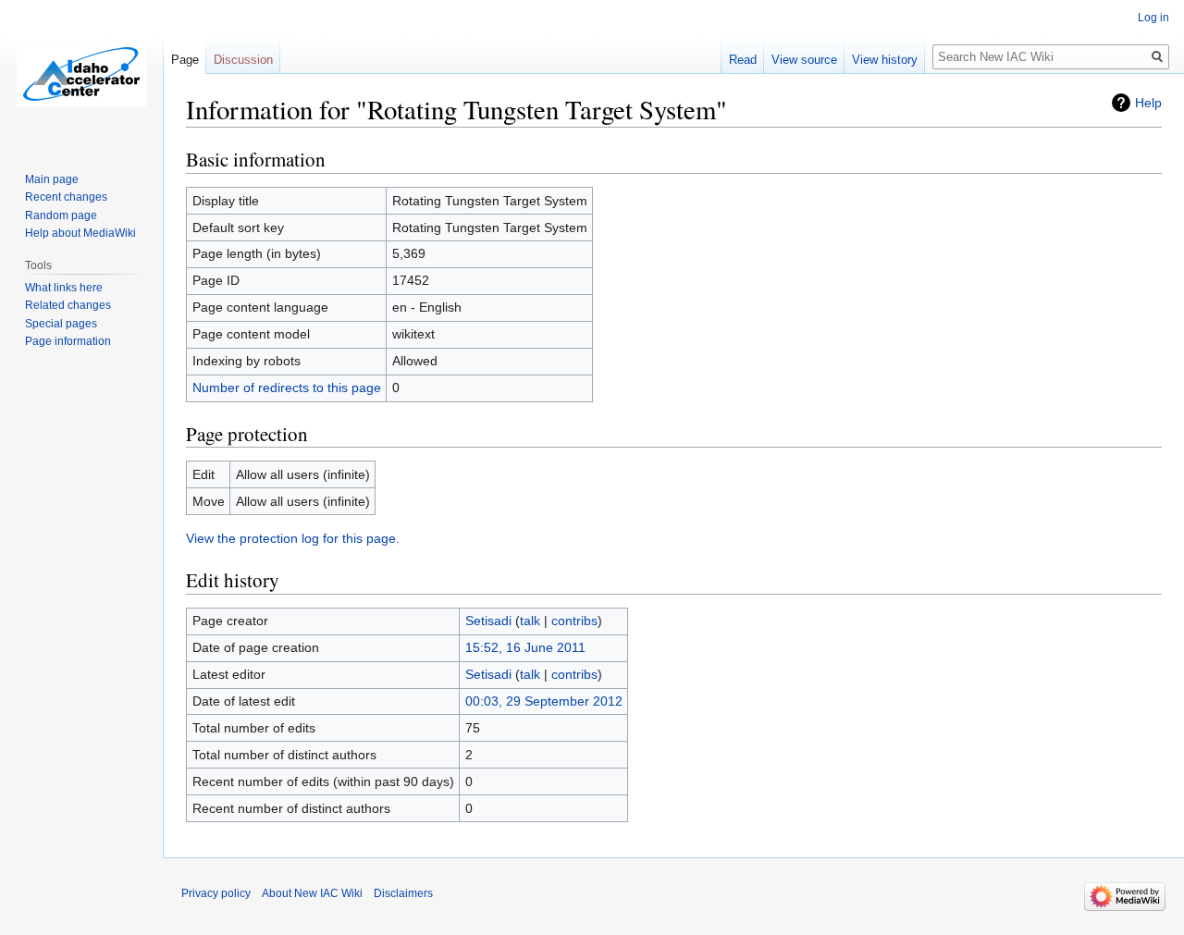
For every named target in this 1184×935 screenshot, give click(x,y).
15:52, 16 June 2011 (525, 647)
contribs (574, 620)
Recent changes (66, 197)
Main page (52, 179)
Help (1148, 102)
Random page (61, 215)
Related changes (68, 305)
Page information (68, 341)
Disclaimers (403, 893)
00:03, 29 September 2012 (544, 701)
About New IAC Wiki (312, 893)
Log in (1153, 17)
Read (743, 60)
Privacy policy (216, 893)
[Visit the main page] (81, 74)
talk (530, 620)
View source (804, 60)
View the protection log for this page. (293, 538)
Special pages (61, 323)
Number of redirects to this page (286, 387)
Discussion (243, 60)
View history (885, 60)
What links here (64, 287)
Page (185, 60)
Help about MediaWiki (80, 233)
